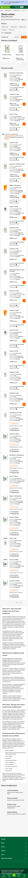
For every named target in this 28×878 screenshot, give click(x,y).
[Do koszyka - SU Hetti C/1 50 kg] (24, 260)
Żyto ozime (4, 29)
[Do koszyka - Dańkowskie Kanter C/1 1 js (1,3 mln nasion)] (24, 282)
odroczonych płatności (14, 2)
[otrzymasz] (18, 85)
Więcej (23, 19)
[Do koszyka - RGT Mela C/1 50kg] (24, 404)
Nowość (5, 538)
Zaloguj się (6, 138)
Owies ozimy (11, 29)
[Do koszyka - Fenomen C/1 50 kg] (24, 321)
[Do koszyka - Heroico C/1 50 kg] (24, 341)
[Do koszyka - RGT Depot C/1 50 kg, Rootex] (24, 84)
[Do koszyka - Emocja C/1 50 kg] (24, 217)
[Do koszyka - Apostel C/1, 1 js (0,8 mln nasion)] (24, 175)
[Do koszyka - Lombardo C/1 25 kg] (24, 104)
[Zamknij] (26, 2)
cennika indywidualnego (10, 135)
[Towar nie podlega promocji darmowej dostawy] (16, 89)
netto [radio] (25, 7)
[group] (23, 7)
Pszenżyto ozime (22, 26)
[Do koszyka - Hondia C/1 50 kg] (24, 362)
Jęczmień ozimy (14, 26)
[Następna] (25, 64)
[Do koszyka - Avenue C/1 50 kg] (24, 153)
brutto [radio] (22, 7)
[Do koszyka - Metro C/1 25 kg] (24, 124)
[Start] (14, 875)
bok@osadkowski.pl (15, 430)
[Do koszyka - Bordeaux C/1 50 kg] (24, 300)
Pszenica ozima (5, 26)
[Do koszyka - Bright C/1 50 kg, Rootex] (24, 196)
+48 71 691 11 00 (14, 428)
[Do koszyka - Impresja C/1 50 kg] (24, 238)
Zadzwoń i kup (15, 423)
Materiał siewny (8, 32)
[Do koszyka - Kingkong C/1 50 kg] (24, 383)
